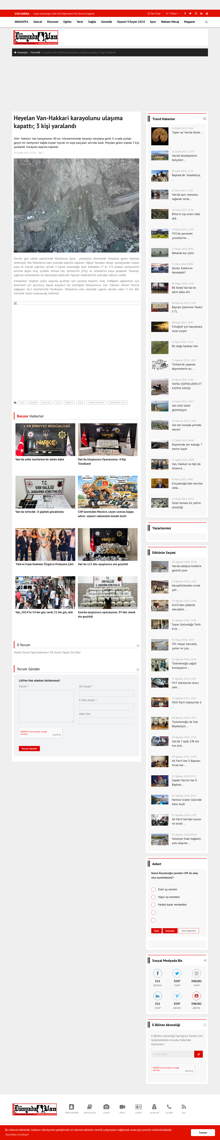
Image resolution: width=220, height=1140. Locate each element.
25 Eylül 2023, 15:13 (182, 342)
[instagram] (196, 13)
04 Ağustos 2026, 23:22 (184, 717)
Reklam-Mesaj (170, 22)
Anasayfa (22, 52)
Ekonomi (52, 22)
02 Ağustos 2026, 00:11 (184, 795)
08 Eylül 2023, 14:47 (182, 322)
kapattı (69, 402)
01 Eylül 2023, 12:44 (182, 128)
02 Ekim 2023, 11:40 (182, 190)
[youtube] (207, 13)
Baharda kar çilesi (183, 253)
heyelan (46, 402)
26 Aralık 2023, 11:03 (183, 151)
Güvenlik (106, 22)
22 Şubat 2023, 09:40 (183, 440)
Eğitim (67, 22)
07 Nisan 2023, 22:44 (183, 379)
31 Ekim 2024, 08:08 (182, 264)
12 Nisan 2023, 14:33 (183, 498)
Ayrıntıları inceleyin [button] (17, 1134)
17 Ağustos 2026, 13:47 (184, 678)
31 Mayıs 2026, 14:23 (183, 639)
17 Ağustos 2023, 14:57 (184, 360)
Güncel (37, 22)
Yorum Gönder (29, 748)
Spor (153, 22)
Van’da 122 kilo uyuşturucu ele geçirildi (103, 564)
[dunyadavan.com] (34, 1109)
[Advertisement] (110, 82)
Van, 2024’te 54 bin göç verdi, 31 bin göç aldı (44, 612)
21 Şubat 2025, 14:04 (183, 459)
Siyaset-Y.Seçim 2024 (131, 22)
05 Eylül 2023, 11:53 (182, 171)
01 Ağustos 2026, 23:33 (184, 815)
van (22, 402)
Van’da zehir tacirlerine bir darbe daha (39, 459)
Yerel (80, 22)
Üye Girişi (155, 13)
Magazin (189, 22)
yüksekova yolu (117, 402)
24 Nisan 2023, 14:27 (183, 401)
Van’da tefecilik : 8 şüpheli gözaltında (39, 512)
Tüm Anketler (188, 930)
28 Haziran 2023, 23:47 (184, 303)
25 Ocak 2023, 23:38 (182, 209)
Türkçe (173, 13)
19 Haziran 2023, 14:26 (184, 420)
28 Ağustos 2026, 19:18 (184, 561)
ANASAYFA (21, 22)
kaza (80, 402)
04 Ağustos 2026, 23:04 (184, 756)
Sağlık (92, 22)
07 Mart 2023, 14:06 (182, 479)
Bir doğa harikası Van (185, 346)
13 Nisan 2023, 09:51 (183, 248)
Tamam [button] (203, 1132)
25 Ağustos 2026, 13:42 (184, 600)
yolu (57, 402)
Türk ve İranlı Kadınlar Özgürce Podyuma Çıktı (44, 564)
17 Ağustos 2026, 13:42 (184, 698)
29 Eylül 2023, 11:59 (182, 229)
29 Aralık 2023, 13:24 (25, 152)
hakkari (33, 402)
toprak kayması (96, 402)
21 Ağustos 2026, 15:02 (184, 620)
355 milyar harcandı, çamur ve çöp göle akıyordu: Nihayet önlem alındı (67, 13)
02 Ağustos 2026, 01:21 (184, 776)
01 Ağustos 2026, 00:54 (184, 834)
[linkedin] (201, 13)
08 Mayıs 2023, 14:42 (183, 283)
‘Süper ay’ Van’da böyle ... (187, 132)
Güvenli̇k (35, 52)
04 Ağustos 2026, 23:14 (184, 737)
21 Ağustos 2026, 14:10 (184, 659)
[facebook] (185, 13)
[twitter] (190, 13)
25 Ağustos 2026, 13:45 (184, 581)
